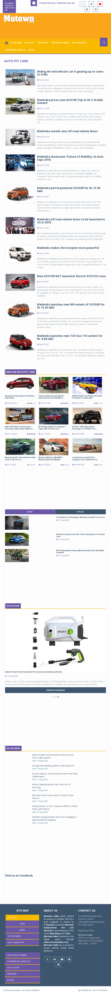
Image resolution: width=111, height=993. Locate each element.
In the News (16, 42)
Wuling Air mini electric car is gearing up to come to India (70, 73)
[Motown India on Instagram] (87, 9)
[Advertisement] (56, 29)
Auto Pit (12, 917)
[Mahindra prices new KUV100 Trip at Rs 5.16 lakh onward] (20, 105)
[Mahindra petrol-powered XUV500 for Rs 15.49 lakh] (20, 194)
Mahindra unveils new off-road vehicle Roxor (67, 131)
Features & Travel (60, 42)
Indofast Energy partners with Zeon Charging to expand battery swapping (54, 818)
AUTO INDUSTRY (79, 42)
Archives (11, 973)
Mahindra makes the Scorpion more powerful (68, 248)
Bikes (22, 930)
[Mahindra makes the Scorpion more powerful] (20, 253)
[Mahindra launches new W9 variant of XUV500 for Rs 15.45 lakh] (20, 310)
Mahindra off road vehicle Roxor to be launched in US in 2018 (71, 220)
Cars (22, 923)
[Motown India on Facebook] (82, 4)
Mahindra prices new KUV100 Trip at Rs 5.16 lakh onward (70, 101)
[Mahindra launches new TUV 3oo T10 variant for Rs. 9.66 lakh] (20, 341)
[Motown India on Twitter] (91, 4)
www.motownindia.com (56, 942)
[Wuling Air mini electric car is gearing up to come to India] (20, 77)
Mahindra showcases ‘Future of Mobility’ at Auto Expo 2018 (70, 158)
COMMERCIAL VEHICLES (15, 50)
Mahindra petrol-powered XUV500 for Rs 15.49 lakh (68, 189)
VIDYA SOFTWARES (100, 990)
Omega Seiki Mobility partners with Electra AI (53, 765)
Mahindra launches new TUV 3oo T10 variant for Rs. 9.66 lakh (69, 337)
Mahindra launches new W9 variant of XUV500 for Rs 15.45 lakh (71, 306)
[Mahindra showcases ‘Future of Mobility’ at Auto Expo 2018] (20, 162)
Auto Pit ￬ (30, 42)
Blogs (31, 50)
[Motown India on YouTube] (100, 4)
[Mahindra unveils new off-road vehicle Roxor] (20, 137)
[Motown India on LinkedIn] (95, 9)
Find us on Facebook (19, 875)
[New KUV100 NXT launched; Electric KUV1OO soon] (20, 282)
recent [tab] (30, 512)
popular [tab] (80, 512)
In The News (13, 748)
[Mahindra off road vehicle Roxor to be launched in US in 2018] (20, 225)
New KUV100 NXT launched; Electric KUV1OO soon (71, 276)
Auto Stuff (42, 42)
